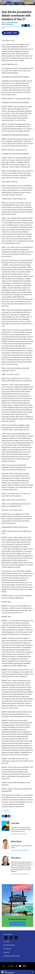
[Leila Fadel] (5, 826)
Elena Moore (9, 24)
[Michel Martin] (5, 844)
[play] (3, 972)
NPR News (6, 810)
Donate (29, 2)
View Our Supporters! (17, 923)
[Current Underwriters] (17, 899)
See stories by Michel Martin (20, 850)
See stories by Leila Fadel (19, 834)
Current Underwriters (17, 919)
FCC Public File (7, 948)
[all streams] (32, 972)
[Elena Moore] (5, 860)
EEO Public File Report (9, 945)
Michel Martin (16, 841)
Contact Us (6, 952)
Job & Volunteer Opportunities (11, 956)
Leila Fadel (10, 22)
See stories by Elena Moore (19, 874)
